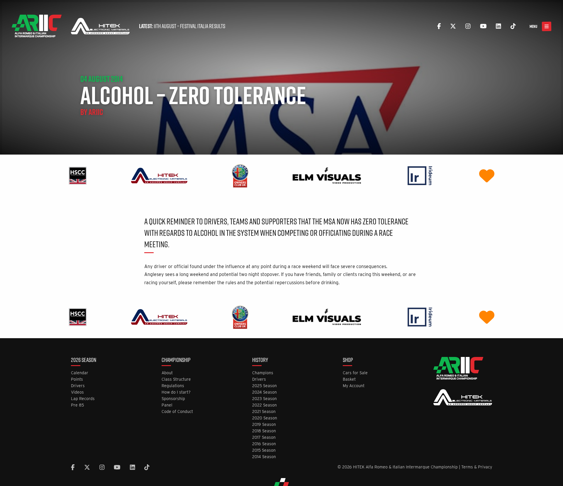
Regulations (173, 386)
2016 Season (264, 444)
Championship (176, 360)
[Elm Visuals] (327, 175)
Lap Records (83, 399)
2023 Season (264, 399)
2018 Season (264, 431)
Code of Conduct (177, 411)
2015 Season (264, 450)
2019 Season (264, 424)
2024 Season (264, 392)
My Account (353, 386)
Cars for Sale (355, 373)
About (167, 373)
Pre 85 (77, 405)
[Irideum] (420, 175)
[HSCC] (78, 175)
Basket (349, 379)
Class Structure (176, 379)
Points (77, 379)
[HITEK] (159, 175)
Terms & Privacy (476, 467)
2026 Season (83, 360)
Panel (167, 405)
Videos (77, 392)
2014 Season (264, 457)
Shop (348, 360)
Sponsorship (173, 399)
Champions (262, 373)
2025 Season (264, 386)
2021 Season (264, 411)
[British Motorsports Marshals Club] (486, 175)
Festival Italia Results (202, 26)
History (260, 360)
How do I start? (176, 392)
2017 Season (264, 437)
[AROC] (239, 175)
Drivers (78, 386)
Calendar (79, 373)
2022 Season (264, 405)
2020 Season (264, 418)
